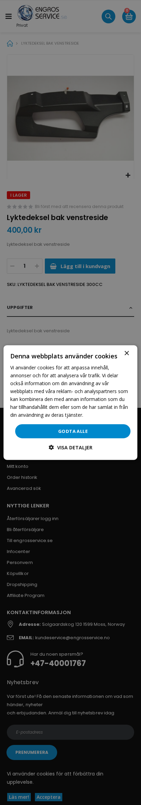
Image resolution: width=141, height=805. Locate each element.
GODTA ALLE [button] (73, 431)
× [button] (126, 353)
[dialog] (70, 402)
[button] (70, 447)
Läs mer (94, 415)
